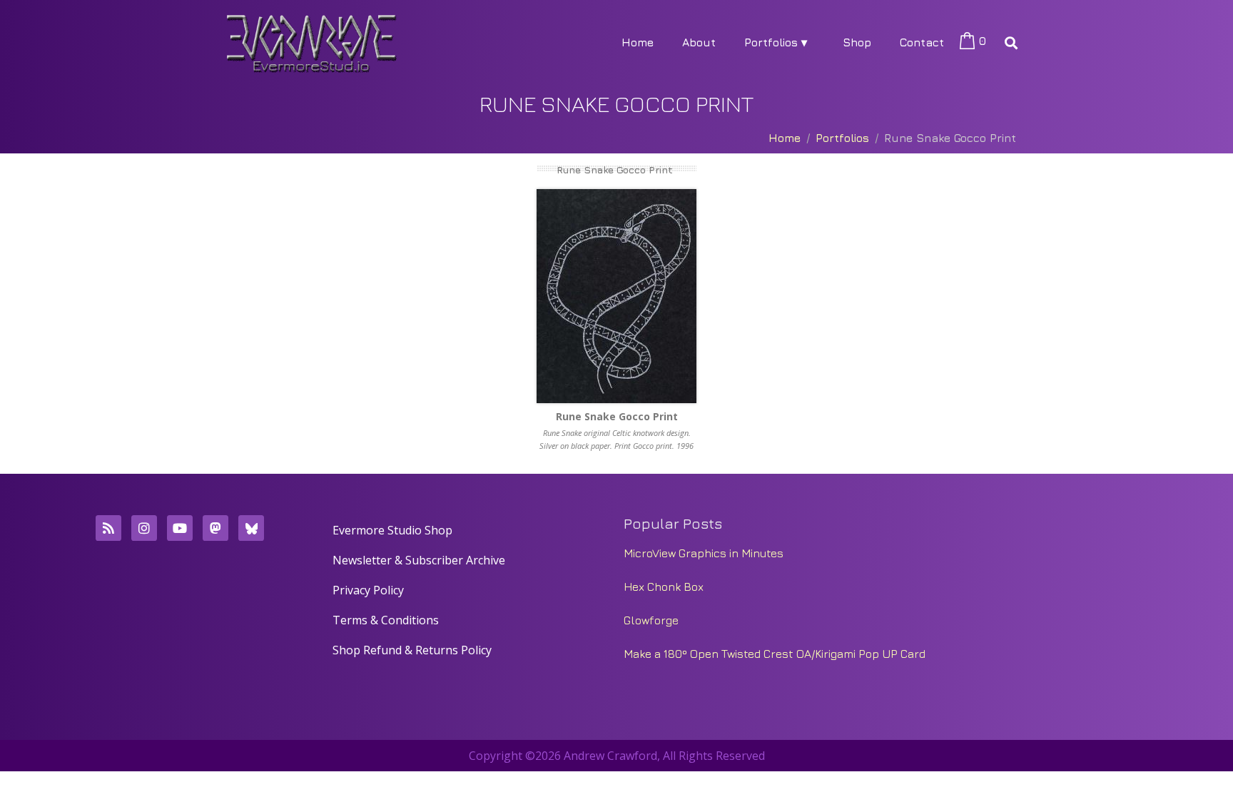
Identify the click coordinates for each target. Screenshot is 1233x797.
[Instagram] (144, 528)
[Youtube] (180, 528)
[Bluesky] (251, 528)
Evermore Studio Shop (392, 530)
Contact (922, 42)
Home (637, 42)
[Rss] (108, 528)
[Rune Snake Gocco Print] (616, 296)
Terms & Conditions (386, 620)
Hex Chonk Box (664, 586)
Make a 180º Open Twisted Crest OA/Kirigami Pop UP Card (774, 653)
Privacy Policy (368, 590)
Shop (857, 42)
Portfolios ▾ (775, 42)
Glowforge (651, 620)
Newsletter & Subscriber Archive (419, 560)
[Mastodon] (215, 528)
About (699, 42)
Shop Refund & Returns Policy (412, 650)
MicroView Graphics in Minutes (703, 553)
